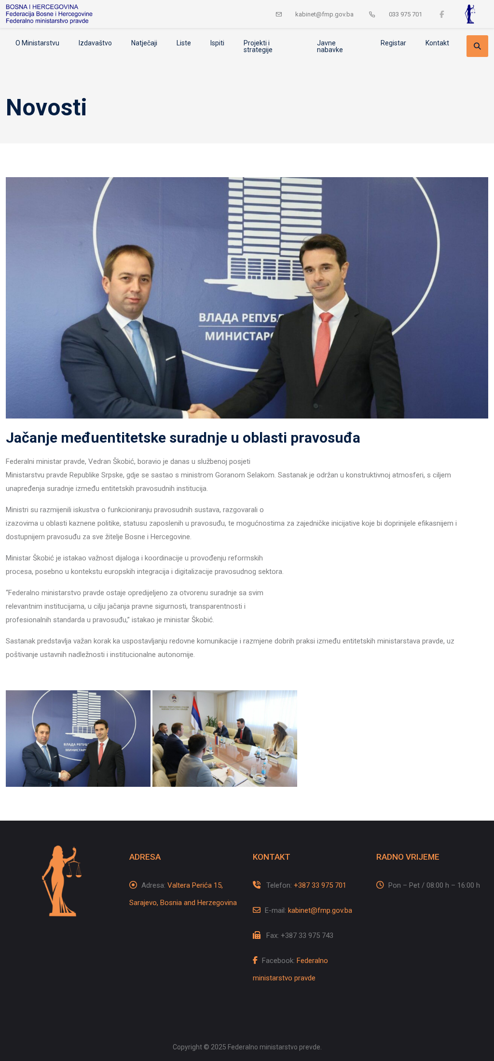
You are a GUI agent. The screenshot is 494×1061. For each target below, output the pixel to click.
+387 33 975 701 (320, 885)
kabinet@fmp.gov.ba (320, 910)
